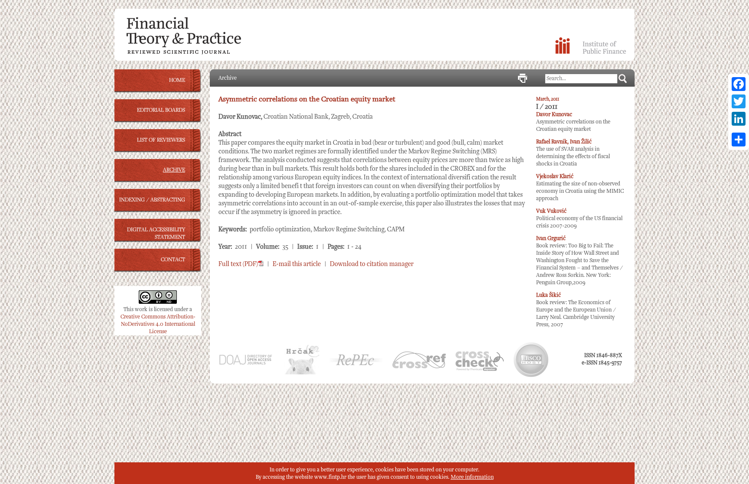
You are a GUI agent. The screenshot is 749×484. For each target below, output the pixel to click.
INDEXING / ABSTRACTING (152, 200)
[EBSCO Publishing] (531, 375)
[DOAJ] (245, 364)
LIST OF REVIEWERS (161, 140)
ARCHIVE (174, 170)
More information (472, 477)
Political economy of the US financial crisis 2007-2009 (579, 218)
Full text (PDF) (238, 264)
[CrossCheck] (480, 369)
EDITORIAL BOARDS (161, 110)
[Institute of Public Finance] (590, 52)
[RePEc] (356, 364)
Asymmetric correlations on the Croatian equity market (573, 122)
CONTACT (173, 260)
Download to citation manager (372, 264)
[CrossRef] (419, 367)
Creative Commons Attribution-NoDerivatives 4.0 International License (157, 324)
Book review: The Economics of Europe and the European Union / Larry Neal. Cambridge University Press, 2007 (576, 310)
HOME (177, 80)
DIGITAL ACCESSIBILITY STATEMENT (156, 233)
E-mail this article (297, 264)
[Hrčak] (301, 373)
